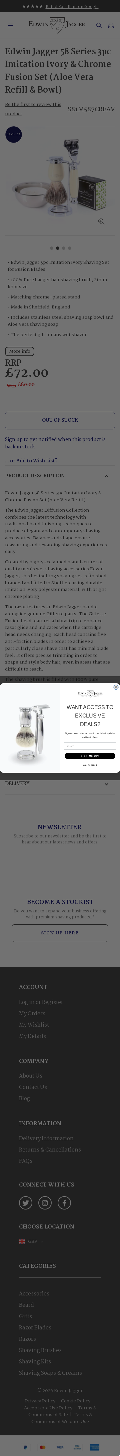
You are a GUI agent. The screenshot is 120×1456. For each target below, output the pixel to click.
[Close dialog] (116, 687)
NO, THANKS (90, 765)
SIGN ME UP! (90, 755)
